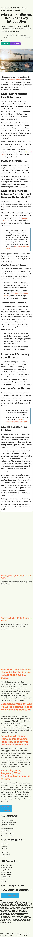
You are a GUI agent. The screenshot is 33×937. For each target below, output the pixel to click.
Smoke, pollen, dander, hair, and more (16, 576)
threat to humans (15, 79)
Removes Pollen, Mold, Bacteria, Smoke (16, 619)
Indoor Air (9, 8)
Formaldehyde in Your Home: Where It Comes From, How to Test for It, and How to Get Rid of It (14, 740)
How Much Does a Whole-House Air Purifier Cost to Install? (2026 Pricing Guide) (16, 673)
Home (3, 8)
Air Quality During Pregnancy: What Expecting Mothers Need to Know (15, 774)
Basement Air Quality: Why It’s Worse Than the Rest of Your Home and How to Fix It (16, 708)
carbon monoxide (16, 293)
